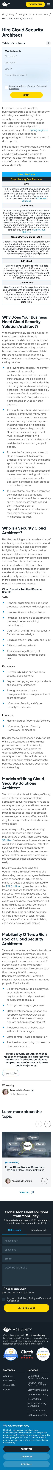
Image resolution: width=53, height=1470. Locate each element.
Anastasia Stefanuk (20, 1090)
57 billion (7, 840)
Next (47, 1124)
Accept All (26, 1449)
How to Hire (42, 14)
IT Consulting (34, 1399)
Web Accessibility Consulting (37, 1404)
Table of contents (13, 43)
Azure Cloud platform (34, 230)
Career (6, 1389)
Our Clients (9, 1380)
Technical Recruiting (38, 1394)
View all (24, 1192)
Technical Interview (37, 1415)
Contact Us (35, 4)
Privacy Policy (27, 86)
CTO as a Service (36, 1410)
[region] (26, 1445)
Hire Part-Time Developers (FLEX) (37, 1384)
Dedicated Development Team (38, 1377)
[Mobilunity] (6, 4)
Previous (38, 1124)
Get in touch (13, 51)
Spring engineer (39, 129)
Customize (26, 1456)
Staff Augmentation (38, 1390)
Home (3, 14)
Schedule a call (38, 1230)
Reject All (26, 1464)
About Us (8, 1376)
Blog (11, 14)
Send (26, 95)
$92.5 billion (13, 886)
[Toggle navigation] (48, 4)
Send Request (26, 1307)
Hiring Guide (24, 14)
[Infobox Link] (26, 1159)
